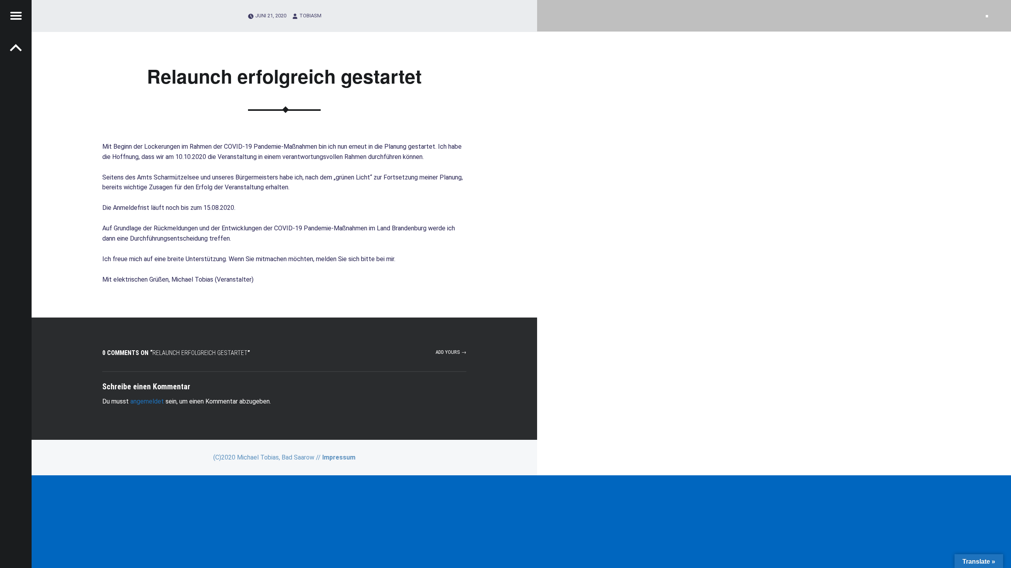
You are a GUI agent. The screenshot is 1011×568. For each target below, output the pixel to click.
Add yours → (451, 352)
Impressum (338, 457)
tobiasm (310, 16)
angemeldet (147, 401)
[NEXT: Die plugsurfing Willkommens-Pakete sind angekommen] (16, 47)
